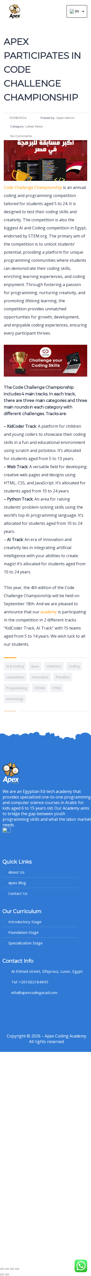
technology (14, 699)
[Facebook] (9, 1006)
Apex (35, 666)
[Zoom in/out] (2, 1269)
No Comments (21, 136)
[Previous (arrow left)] (2, 1274)
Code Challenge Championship (33, 187)
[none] (77, 11)
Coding (74, 666)
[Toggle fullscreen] (7, 1269)
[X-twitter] (21, 1006)
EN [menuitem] (77, 11)
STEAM (39, 688)
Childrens (54, 666)
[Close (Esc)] (17, 1269)
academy (48, 612)
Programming (16, 688)
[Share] (12, 1269)
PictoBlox (63, 677)
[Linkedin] (46, 1006)
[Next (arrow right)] (7, 1274)
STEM (56, 688)
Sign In (40, 1256)
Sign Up (28, 1256)
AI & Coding (15, 666)
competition (15, 677)
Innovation (40, 677)
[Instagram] (34, 1006)
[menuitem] (77, 11)
